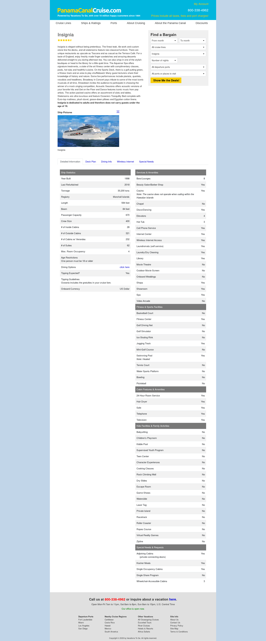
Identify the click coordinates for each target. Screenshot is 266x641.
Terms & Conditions (179, 631)
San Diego (83, 628)
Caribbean (109, 619)
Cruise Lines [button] (63, 23)
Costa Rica (110, 622)
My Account (201, 4)
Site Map (174, 628)
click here (124, 267)
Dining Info (106, 161)
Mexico (108, 628)
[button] (62, 131)
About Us (174, 619)
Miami (81, 622)
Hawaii (108, 625)
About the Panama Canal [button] (170, 23)
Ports (114, 23)
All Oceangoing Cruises (148, 619)
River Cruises (144, 625)
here (172, 599)
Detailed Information (70, 161)
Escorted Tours (144, 622)
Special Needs (146, 161)
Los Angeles (83, 625)
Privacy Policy (176, 625)
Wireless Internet (125, 161)
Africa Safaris (144, 631)
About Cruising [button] (136, 23)
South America (111, 631)
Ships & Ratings (91, 23)
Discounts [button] (202, 23)
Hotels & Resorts (145, 628)
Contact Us (175, 622)
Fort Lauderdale (85, 619)
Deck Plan (90, 161)
